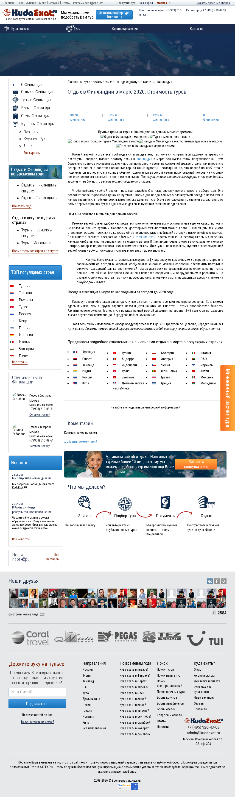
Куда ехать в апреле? (134, 687)
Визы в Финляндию (36, 107)
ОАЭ (203, 359)
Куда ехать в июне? (133, 699)
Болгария (167, 353)
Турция (126, 353)
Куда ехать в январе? (134, 669)
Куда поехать (20, 29)
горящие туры (146, 237)
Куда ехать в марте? (133, 681)
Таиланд (87, 365)
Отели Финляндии (35, 115)
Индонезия (129, 365)
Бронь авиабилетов (170, 703)
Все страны (20, 362)
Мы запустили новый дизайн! (31, 478)
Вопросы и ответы (169, 715)
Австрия (166, 359)
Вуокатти (31, 131)
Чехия (165, 365)
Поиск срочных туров (171, 692)
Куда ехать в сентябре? (135, 716)
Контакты (196, 29)
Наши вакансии (204, 697)
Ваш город (146, 3)
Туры (77, 29)
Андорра (127, 359)
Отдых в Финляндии (36, 91)
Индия (86, 371)
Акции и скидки (204, 675)
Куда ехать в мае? (132, 693)
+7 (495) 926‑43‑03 (203, 727)
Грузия (165, 377)
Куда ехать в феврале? (135, 675)
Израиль (206, 365)
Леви (28, 145)
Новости (163, 727)
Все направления (94, 728)
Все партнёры (52, 557)
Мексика (206, 377)
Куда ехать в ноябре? (134, 728)
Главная (9, 3)
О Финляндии (31, 84)
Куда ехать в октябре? (135, 722)
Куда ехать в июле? (133, 705)
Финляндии (144, 159)
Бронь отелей (166, 709)
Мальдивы (208, 383)
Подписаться (37, 703)
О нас (20, 3)
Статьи (66, 3)
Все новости (20, 539)
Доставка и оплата (207, 681)
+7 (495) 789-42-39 (206, 10)
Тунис (125, 371)
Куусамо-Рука (35, 138)
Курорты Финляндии (37, 123)
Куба (85, 383)
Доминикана (91, 699)
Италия (205, 353)
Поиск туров (165, 669)
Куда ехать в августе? (134, 710)
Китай (204, 371)
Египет (86, 359)
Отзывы (54, 3)
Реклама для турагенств (88, 3)
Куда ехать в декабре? (135, 734)
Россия (86, 377)
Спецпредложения (125, 29)
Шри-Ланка (168, 371)
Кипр (22, 320)
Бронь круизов (167, 697)
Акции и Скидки (36, 3)
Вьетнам (127, 377)
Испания (25, 334)
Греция (165, 383)
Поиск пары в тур (168, 675)
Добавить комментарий (80, 441)
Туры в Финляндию (36, 99)
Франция (88, 352)
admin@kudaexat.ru (203, 732)
